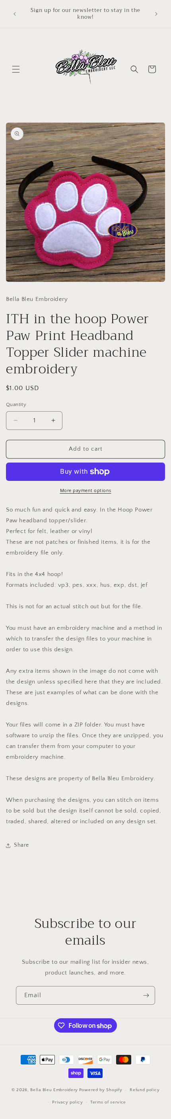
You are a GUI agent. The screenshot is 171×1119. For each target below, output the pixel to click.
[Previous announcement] (14, 14)
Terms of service (108, 1102)
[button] (16, 69)
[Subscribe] (146, 995)
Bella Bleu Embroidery (54, 1090)
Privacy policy (67, 1102)
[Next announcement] (156, 14)
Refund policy (144, 1090)
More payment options (85, 490)
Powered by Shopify (100, 1090)
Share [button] (21, 845)
